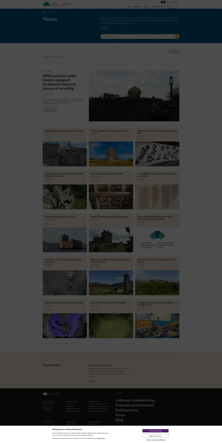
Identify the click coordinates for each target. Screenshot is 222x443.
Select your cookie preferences (156, 440)
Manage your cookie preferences (67, 429)
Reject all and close (155, 436)
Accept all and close (155, 431)
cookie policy (101, 438)
